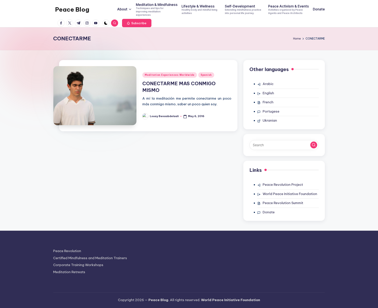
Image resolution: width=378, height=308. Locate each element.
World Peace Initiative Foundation (290, 194)
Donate (269, 212)
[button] (136, 23)
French (268, 102)
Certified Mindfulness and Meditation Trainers (90, 258)
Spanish (206, 74)
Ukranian (270, 120)
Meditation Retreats (69, 272)
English (268, 93)
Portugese (271, 111)
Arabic (268, 84)
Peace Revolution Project (283, 184)
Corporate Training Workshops (78, 265)
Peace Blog (72, 9)
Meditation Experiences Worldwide (170, 74)
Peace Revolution (67, 251)
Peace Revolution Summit (283, 203)
